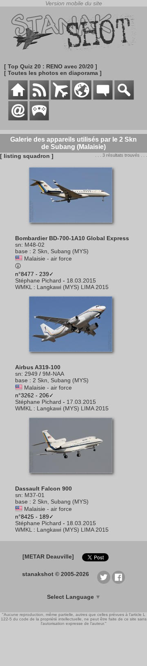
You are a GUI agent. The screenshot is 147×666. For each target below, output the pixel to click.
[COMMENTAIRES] (103, 97)
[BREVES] (39, 97)
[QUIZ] (39, 118)
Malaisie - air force (48, 258)
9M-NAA (53, 373)
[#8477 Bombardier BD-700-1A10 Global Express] (73, 226)
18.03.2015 (81, 280)
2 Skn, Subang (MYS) (61, 251)
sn (18, 244)
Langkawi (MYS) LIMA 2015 (73, 287)
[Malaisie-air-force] (18, 258)
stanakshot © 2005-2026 (55, 574)
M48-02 (34, 244)
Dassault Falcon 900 (43, 488)
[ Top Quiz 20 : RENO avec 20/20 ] (50, 66)
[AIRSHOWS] (81, 97)
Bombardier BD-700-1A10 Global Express (72, 238)
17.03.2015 (81, 402)
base (21, 251)
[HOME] (18, 97)
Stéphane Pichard (38, 280)
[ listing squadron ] (26, 156)
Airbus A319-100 (37, 367)
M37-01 (34, 495)
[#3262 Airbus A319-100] (73, 356)
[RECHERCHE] (124, 97)
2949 (31, 373)
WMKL (23, 287)
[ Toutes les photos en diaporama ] (53, 73)
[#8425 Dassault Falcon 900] (73, 477)
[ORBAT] (60, 97)
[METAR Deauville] (48, 556)
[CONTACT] (18, 118)
